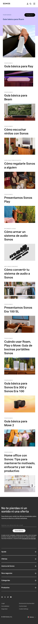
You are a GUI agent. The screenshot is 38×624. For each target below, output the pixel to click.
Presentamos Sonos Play (18, 199)
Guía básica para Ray (18, 66)
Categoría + (30, 15)
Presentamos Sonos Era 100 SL (18, 309)
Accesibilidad (5, 606)
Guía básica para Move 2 (15, 423)
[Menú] (34, 4)
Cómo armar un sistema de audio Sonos (16, 235)
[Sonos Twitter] (8, 597)
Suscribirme (19, 530)
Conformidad (23, 606)
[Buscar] (30, 4)
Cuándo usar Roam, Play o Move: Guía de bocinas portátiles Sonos (18, 347)
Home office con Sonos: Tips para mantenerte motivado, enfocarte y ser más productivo (19, 463)
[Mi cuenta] (27, 4)
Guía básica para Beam (15, 97)
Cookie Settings (23, 609)
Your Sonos (7, 15)
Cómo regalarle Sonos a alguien (19, 165)
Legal (3, 603)
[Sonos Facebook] (2, 597)
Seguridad (4, 609)
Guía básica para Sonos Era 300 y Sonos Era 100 (15, 387)
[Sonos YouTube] (11, 597)
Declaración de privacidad (29, 538)
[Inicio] (6, 4)
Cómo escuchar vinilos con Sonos (16, 131)
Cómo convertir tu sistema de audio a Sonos (17, 273)
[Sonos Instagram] (5, 597)
